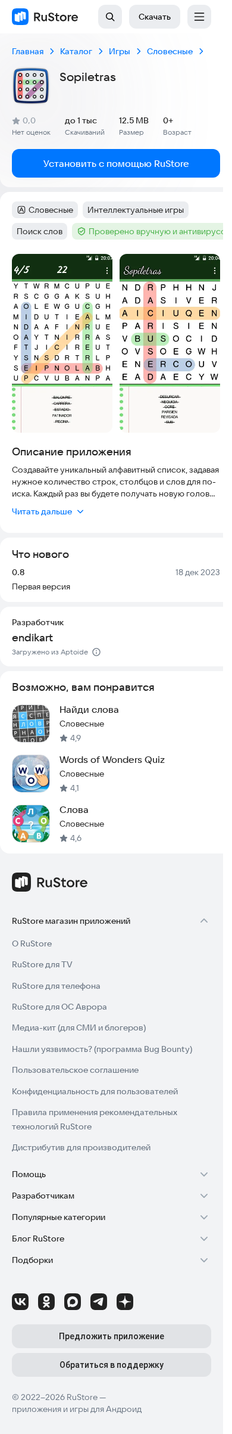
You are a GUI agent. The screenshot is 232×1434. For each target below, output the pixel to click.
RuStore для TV (42, 964)
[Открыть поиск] (110, 17)
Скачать (155, 16)
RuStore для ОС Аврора (59, 1006)
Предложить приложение (111, 1336)
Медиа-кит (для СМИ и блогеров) (79, 1027)
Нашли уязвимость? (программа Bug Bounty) (102, 1049)
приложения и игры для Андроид (77, 1409)
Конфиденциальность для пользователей (95, 1091)
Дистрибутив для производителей (81, 1147)
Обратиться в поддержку (111, 1365)
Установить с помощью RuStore (116, 163)
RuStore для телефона (56, 985)
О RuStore (32, 943)
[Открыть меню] (199, 17)
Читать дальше (42, 511)
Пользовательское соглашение (75, 1069)
